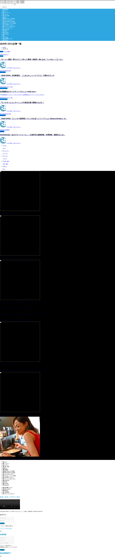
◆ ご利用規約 (6, 492)
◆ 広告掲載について (8, 38)
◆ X (4, 35)
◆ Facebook (6, 34)
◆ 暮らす (5, 468)
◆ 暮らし (5, 17)
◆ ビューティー (6, 12)
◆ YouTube (5, 32)
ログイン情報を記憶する (7, 526)
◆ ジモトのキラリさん (8, 20)
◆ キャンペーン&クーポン (9, 26)
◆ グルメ (5, 11)
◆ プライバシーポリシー (9, 493)
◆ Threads (5, 37)
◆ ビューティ (6, 463)
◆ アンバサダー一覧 (8, 28)
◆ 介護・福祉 (6, 15)
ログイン (5, 7)
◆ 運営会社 (5, 490)
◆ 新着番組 (5, 9)
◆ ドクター (5, 14)
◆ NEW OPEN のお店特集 (9, 21)
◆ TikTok (5, 31)
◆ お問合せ (5, 40)
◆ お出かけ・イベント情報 (9, 23)
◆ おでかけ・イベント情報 (9, 475)
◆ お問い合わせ (6, 489)
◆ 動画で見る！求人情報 (9, 18)
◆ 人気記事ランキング (8, 24)
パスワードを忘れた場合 (6, 528)
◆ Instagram (6, 29)
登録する (2, 549)
